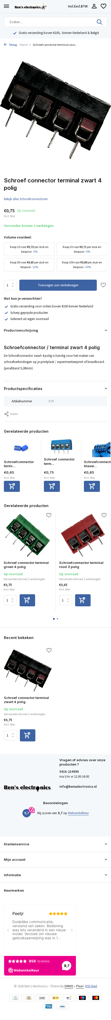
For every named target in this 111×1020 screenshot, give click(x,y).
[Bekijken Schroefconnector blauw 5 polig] (101, 449)
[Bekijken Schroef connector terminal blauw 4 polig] (61, 448)
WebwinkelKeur (78, 813)
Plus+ (80, 986)
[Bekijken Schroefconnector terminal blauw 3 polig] (21, 449)
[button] (54, 619)
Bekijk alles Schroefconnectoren (26, 199)
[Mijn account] (94, 7)
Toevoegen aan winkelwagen (58, 285)
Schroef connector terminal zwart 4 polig (26, 700)
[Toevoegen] (12, 486)
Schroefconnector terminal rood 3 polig (81, 565)
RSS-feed (91, 986)
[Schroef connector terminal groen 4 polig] (27, 535)
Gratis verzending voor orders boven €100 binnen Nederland (51, 306)
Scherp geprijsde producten (29, 313)
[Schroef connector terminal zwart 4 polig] (28, 670)
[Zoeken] (100, 21)
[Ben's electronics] (40, 6)
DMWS (69, 986)
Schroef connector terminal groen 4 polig (26, 565)
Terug (12, 45)
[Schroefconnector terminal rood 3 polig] (83, 535)
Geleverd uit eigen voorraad (29, 319)
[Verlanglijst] (103, 6)
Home (24, 45)
